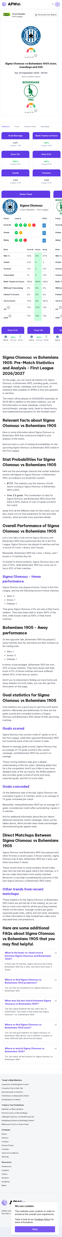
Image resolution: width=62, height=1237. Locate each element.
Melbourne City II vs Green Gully (15, 1124)
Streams (5, 1178)
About (4, 1134)
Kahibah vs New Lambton (12, 1109)
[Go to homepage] (11, 4)
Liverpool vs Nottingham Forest (15, 1084)
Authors (5, 1138)
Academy (6, 1182)
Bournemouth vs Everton (12, 1092)
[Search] (53, 4)
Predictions (6, 1166)
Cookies (5, 1149)
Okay (35, 1229)
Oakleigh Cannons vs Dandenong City (18, 1117)
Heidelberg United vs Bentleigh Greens (18, 1120)
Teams (4, 1174)
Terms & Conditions (10, 1153)
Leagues (5, 1170)
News (4, 1185)
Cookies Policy (42, 1219)
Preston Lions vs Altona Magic (15, 1113)
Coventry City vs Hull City (12, 1088)
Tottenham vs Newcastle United (15, 1096)
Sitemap (5, 1157)
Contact (5, 1142)
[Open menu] (57, 4)
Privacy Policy (8, 1145)
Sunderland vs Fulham (11, 1100)
